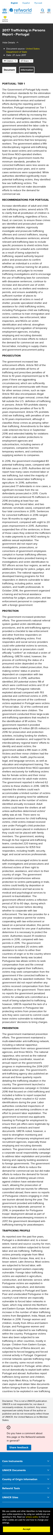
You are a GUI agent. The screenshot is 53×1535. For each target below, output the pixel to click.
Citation (9, 60)
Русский (38, 2)
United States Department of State (23, 50)
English (14, 2)
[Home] (17, 11)
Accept (26, 1529)
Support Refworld (5, 20)
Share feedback (18, 1447)
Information (27, 70)
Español (26, 2)
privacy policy (32, 1517)
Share (26, 60)
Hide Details (9, 42)
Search (42, 12)
